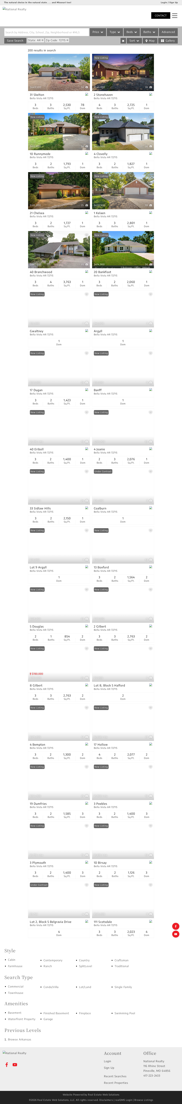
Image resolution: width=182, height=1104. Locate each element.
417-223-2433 (151, 1075)
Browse (19, 1039)
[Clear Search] (123, 41)
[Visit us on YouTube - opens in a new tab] (175, 934)
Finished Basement (56, 1013)
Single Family (123, 987)
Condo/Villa (51, 987)
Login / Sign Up (169, 2)
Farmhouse (15, 966)
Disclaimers (106, 1100)
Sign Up (109, 1067)
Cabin (11, 959)
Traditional (122, 966)
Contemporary (53, 960)
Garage (48, 1019)
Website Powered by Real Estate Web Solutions (91, 1094)
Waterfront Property (22, 1019)
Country (84, 960)
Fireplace (85, 1013)
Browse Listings (143, 1100)
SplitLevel (85, 966)
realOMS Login (123, 1100)
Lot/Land (85, 987)
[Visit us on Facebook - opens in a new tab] (175, 926)
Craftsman (122, 960)
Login (107, 1061)
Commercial (15, 986)
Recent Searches (115, 1076)
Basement (15, 1012)
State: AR (34, 40)
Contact (161, 15)
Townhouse (15, 992)
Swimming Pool (125, 1013)
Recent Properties (116, 1082)
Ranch (48, 966)
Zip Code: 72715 (56, 40)
